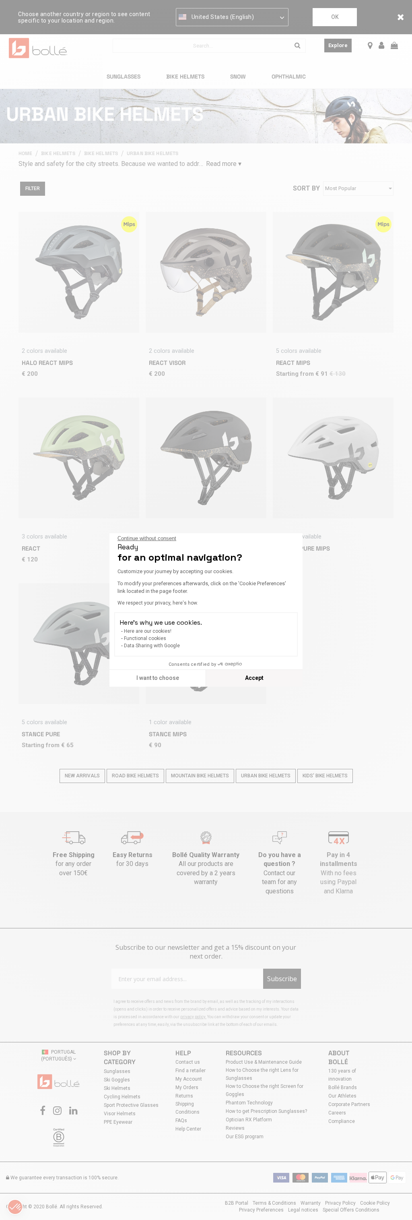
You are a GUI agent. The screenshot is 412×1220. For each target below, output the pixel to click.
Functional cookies (145, 638)
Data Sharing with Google (152, 645)
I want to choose (157, 678)
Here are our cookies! (147, 631)
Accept (254, 678)
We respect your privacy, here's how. (157, 603)
